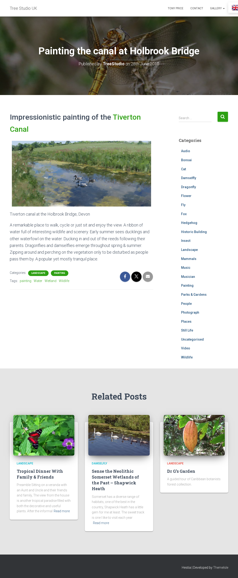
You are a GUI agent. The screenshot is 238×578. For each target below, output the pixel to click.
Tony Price (175, 8)
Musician (188, 277)
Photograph (190, 312)
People (186, 303)
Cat (183, 169)
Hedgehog (189, 223)
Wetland (50, 281)
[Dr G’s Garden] (194, 435)
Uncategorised (192, 339)
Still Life (187, 330)
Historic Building (194, 232)
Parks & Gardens (194, 294)
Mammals (188, 259)
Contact (196, 8)
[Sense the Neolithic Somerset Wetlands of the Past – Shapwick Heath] (118, 435)
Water (38, 281)
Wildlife (64, 281)
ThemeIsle (220, 567)
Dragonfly (188, 187)
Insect (185, 241)
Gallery (216, 8)
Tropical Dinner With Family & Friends (40, 474)
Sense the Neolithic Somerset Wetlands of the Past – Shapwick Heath (115, 480)
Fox (184, 214)
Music (185, 267)
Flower (186, 196)
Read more (62, 511)
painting (25, 281)
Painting (59, 273)
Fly (183, 205)
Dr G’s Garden (181, 471)
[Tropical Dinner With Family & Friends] (43, 435)
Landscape (38, 273)
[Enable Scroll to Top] (229, 569)
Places (186, 321)
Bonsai (186, 160)
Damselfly (188, 178)
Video (185, 348)
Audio (185, 151)
